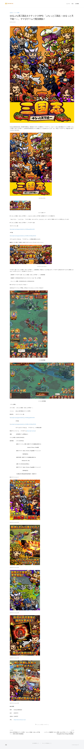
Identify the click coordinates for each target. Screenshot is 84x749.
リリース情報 (16, 12)
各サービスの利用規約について (47, 743)
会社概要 (77, 3)
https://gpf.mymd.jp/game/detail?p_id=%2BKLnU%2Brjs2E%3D (23, 235)
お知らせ (11, 12)
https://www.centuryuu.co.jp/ (20, 719)
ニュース (68, 3)
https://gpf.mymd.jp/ (31, 430)
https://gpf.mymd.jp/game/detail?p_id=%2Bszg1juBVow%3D (22, 229)
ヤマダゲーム (46, 724)
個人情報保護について (35, 743)
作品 (72, 3)
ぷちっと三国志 (40, 724)
